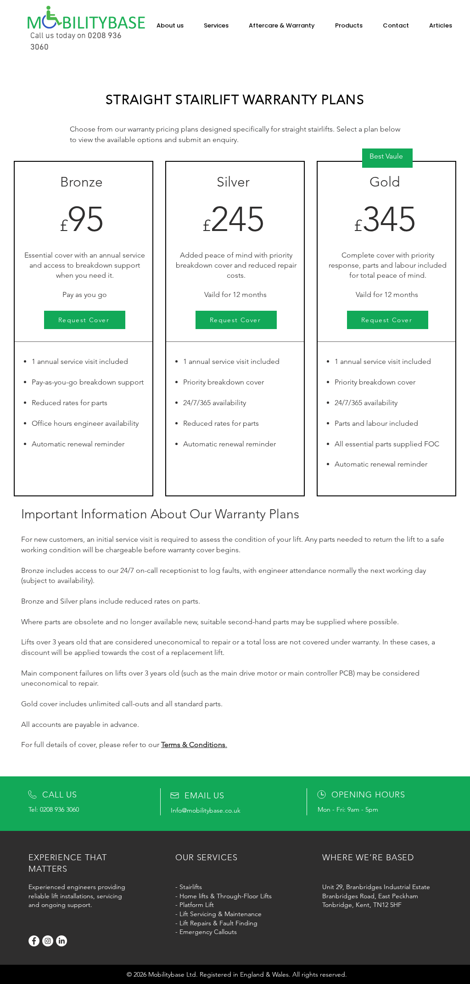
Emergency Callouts (208, 932)
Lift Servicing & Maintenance (220, 914)
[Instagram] (47, 940)
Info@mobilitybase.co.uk (206, 810)
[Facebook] (33, 940)
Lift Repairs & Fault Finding (218, 923)
